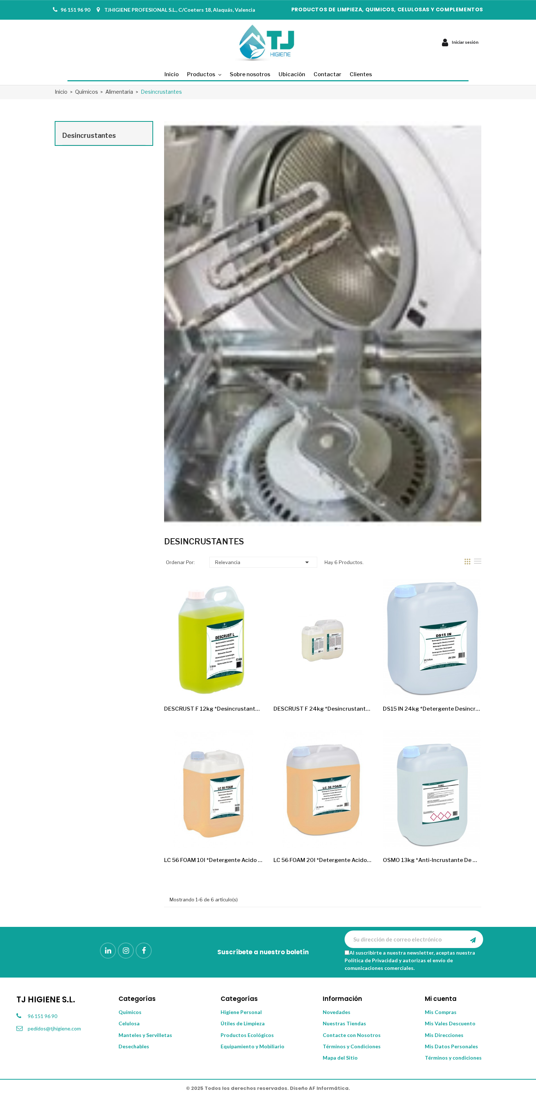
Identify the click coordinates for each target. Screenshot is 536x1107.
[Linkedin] (108, 951)
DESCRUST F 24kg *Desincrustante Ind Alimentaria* (322, 709)
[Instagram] (126, 951)
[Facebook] (144, 951)
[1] (473, 939)
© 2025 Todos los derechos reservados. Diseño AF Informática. (268, 1088)
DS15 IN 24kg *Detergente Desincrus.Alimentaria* (432, 709)
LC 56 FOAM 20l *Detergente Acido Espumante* (322, 860)
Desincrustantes (89, 135)
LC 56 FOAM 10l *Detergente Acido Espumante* (213, 860)
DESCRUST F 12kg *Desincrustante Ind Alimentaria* (213, 709)
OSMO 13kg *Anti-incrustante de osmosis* (432, 860)
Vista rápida (251, 686)
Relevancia (263, 562)
